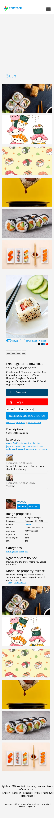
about (30, 789)
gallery (34, 506)
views (15, 340)
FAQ (10, 582)
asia (26, 551)
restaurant (32, 446)
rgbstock (15, 8)
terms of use (20, 582)
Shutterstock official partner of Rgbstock (19, 804)
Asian (9, 443)
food (39, 443)
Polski (37, 792)
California (18, 443)
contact (21, 786)
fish (34, 443)
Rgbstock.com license (21, 558)
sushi (37, 449)
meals (21, 551)
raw (23, 446)
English (6, 792)
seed (14, 449)
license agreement (36, 786)
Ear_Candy (29, 482)
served (21, 449)
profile (22, 506)
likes (43, 340)
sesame (30, 449)
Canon (28, 524)
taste (44, 449)
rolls (8, 449)
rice (41, 446)
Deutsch (16, 792)
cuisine (27, 443)
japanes (10, 446)
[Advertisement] (27, 42)
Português (48, 792)
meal (18, 446)
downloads (31, 340)
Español (27, 792)
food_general (12, 551)
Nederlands (27, 795)
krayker (28, 462)
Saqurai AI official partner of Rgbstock (35, 805)
